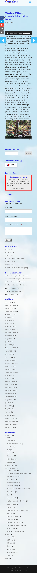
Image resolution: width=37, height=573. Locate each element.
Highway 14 (9, 265)
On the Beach (11, 504)
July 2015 (8, 403)
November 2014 (10, 424)
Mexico (9, 453)
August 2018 (9, 339)
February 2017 (10, 363)
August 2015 (9, 400)
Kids (8, 495)
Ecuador (9, 447)
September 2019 (10, 311)
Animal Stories (11, 470)
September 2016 (10, 372)
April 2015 (8, 412)
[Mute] (24, 33)
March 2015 (9, 415)
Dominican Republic (13, 444)
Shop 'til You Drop (13, 516)
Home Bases (11, 492)
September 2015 (10, 397)
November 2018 (10, 333)
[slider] (28, 33)
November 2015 (10, 391)
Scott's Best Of (10, 468)
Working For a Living (13, 531)
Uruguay (9, 462)
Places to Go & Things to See (16, 510)
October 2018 (9, 336)
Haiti (8, 450)
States (7, 534)
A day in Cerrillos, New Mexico (15, 258)
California (10, 540)
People (9, 507)
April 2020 (8, 302)
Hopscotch (8, 249)
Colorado (10, 543)
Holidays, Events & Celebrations (17, 489)
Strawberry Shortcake (18, 282)
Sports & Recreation (13, 522)
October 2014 (9, 427)
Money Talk (10, 498)
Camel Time (9, 255)
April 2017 (8, 357)
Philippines (10, 459)
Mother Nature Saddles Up (15, 501)
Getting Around (12, 486)
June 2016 (8, 375)
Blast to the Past (12, 477)
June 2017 (8, 354)
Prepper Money (10, 261)
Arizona (9, 537)
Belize (9, 438)
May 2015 (8, 409)
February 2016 (10, 381)
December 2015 (10, 388)
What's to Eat (11, 528)
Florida (9, 546)
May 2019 (8, 323)
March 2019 (9, 327)
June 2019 (8, 320)
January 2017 (9, 366)
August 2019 (9, 314)
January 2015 (9, 418)
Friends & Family (12, 483)
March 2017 (9, 360)
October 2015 (9, 394)
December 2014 (10, 421)
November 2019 (10, 305)
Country (7, 435)
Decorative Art (15, 294)
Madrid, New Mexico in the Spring (16, 268)
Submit (8, 240)
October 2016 (9, 369)
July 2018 (8, 342)
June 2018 (8, 345)
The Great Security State (15, 525)
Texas (8, 555)
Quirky (9, 513)
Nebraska (10, 549)
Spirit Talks (10, 519)
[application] (18, 33)
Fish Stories (10, 480)
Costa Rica (10, 441)
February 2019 (10, 330)
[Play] (8, 33)
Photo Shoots (9, 465)
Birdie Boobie (9, 252)
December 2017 (10, 348)
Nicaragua (10, 456)
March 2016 (9, 378)
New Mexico (11, 552)
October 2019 (9, 308)
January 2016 (9, 384)
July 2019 (8, 317)
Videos (7, 558)
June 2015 (8, 406)
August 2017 (9, 351)
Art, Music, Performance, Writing (17, 473)
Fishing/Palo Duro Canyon (19, 276)
